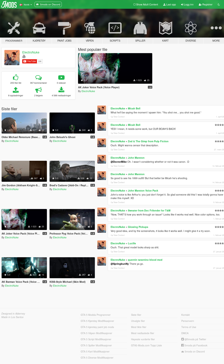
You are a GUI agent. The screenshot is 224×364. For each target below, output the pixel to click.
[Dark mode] (218, 4)
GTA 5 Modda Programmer (96, 314)
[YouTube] (24, 56)
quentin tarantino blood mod (145, 259)
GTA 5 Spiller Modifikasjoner (96, 345)
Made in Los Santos (12, 317)
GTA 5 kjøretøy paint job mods (97, 327)
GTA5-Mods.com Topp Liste (146, 345)
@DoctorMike (119, 161)
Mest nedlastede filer (142, 333)
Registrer (207, 4)
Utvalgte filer (138, 321)
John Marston (136, 157)
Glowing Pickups (138, 227)
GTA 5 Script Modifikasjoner (96, 339)
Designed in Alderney (13, 313)
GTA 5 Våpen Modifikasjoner (96, 333)
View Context (119, 116)
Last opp (171, 4)
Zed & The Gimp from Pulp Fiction (148, 141)
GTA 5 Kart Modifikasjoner (95, 351)
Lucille (132, 243)
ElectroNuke (30, 52)
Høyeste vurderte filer (143, 339)
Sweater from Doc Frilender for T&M (149, 210)
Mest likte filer (138, 327)
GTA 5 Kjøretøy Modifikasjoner (97, 321)
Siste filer (136, 314)
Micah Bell (134, 108)
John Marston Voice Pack (143, 190)
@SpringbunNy (120, 263)
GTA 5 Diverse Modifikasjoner (97, 357)
